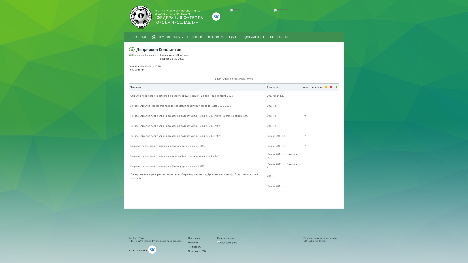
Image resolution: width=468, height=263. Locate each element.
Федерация (194, 238)
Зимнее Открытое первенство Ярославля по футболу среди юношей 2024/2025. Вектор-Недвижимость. (189, 115)
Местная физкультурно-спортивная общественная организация (178, 17)
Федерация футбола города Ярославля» (161, 241)
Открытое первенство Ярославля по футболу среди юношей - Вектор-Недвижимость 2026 (181, 95)
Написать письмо (226, 238)
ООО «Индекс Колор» (315, 241)
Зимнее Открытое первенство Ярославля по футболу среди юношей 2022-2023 (176, 136)
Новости (194, 37)
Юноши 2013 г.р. (276, 136)
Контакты (279, 37)
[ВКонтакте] (216, 16)
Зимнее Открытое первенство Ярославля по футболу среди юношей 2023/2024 (176, 125)
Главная (139, 37)
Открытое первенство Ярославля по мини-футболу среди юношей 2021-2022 (174, 156)
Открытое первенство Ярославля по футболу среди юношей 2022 (168, 146)
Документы (254, 37)
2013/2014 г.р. (275, 95)
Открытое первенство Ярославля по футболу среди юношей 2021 (168, 166)
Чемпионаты (169, 37)
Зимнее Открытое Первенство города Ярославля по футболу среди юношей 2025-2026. (180, 105)
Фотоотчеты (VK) (223, 37)
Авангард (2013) (150, 66)
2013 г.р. (272, 105)
